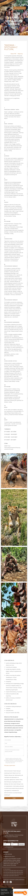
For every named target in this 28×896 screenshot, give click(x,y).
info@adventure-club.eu (9, 856)
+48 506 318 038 (7, 854)
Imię (12, 842)
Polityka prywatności (9, 765)
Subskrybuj (21, 844)
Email (4, 842)
